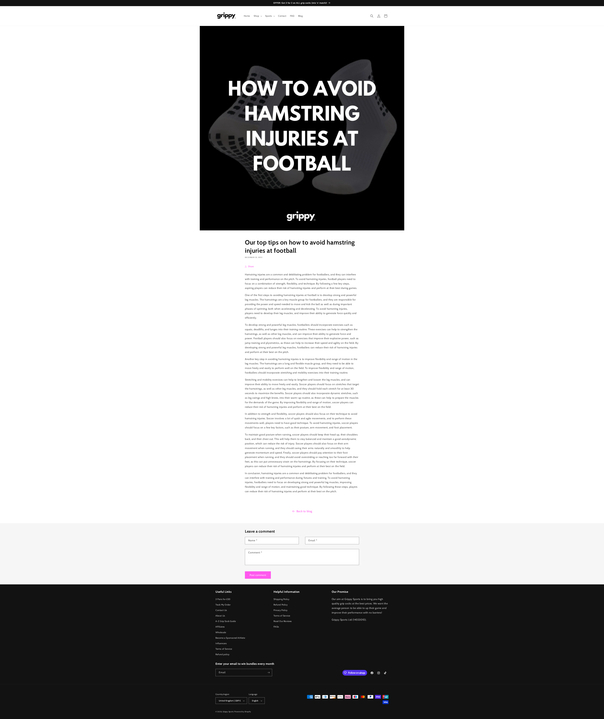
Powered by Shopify (242, 712)
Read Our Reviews (283, 621)
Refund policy (222, 654)
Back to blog (304, 511)
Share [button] (251, 266)
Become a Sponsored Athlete (230, 637)
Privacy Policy (280, 610)
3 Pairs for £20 (222, 599)
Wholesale (220, 632)
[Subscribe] (268, 672)
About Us (220, 615)
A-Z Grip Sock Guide (225, 621)
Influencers (221, 643)
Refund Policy (281, 604)
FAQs (276, 626)
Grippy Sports (228, 712)
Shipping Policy (281, 599)
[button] (257, 16)
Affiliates (220, 626)
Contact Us (221, 610)
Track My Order (222, 604)
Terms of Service (223, 648)
